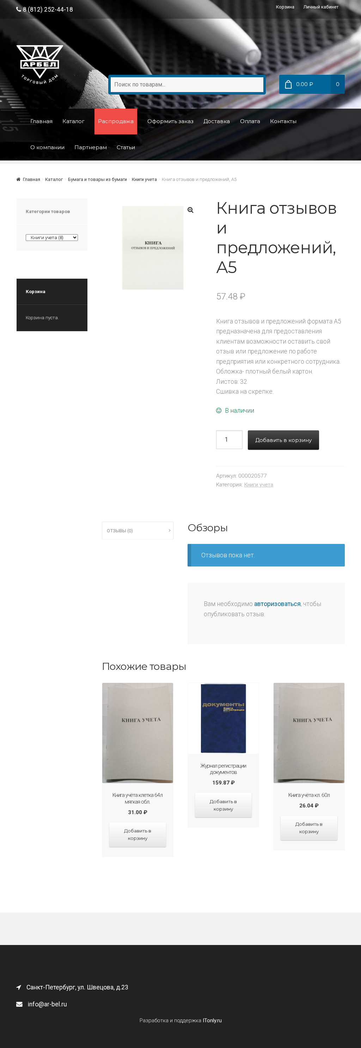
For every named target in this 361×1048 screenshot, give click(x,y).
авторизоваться (277, 603)
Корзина (285, 7)
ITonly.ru (212, 1020)
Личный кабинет (321, 7)
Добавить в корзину (283, 440)
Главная (41, 121)
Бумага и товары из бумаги (97, 179)
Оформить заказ (170, 121)
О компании (47, 147)
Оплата (250, 121)
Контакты (283, 121)
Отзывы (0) (120, 530)
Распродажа (116, 121)
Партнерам (90, 147)
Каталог (73, 121)
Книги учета (144, 179)
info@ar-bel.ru (47, 1004)
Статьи (126, 147)
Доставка (216, 121)
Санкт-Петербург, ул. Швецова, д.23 (77, 987)
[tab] (137, 530)
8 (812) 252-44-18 (48, 9)
